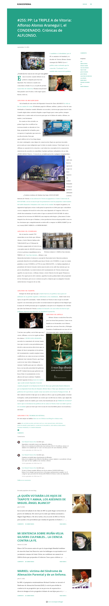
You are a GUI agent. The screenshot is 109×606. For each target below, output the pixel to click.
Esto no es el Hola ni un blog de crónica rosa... (48, 418)
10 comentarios (29, 524)
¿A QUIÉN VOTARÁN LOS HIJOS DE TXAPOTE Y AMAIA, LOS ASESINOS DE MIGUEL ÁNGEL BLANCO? (41, 499)
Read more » (63, 524)
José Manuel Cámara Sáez (29, 441)
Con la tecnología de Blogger (55, 602)
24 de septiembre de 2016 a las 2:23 (32, 463)
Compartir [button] (83, 53)
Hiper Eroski (83, 70)
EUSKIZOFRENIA (24, 4)
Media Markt (83, 80)
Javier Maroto (83, 74)
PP (81, 84)
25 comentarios (29, 595)
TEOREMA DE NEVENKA (36, 415)
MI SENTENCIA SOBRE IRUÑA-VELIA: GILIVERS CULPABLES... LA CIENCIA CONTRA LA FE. (40, 537)
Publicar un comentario (24, 480)
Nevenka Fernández (85, 82)
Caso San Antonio (31, 255)
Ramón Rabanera (84, 86)
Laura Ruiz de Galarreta (25, 88)
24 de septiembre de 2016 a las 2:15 (32, 450)
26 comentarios (29, 561)
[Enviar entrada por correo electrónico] (18, 430)
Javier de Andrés (84, 72)
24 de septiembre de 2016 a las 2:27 (32, 476)
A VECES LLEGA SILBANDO (33, 338)
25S (81, 61)
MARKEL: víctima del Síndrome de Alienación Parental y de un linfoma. (41, 572)
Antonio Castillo (84, 65)
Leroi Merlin (83, 78)
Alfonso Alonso (83, 63)
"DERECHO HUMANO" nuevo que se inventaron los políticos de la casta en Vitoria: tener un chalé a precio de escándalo (44, 403)
